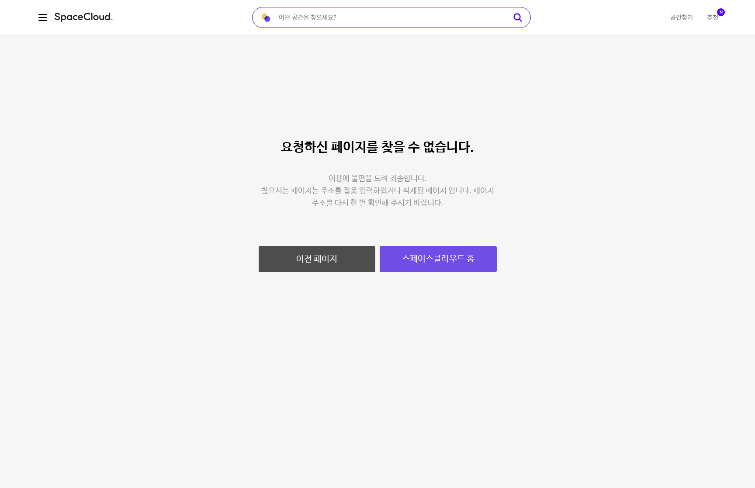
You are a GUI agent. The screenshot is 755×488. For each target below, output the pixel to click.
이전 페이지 (316, 259)
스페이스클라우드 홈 (438, 259)
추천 (712, 17)
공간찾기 (681, 17)
